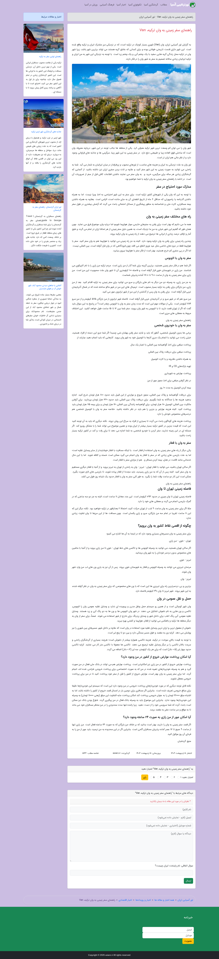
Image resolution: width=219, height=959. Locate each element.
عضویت (188, 941)
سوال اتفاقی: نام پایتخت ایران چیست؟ (174, 866)
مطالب (163, 5)
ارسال (188, 881)
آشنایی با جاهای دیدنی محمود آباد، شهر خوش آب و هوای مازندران (44, 287)
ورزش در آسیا (90, 5)
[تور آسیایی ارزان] (183, 4)
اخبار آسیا (121, 5)
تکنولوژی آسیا (135, 5)
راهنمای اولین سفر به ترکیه (50, 56)
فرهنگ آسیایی (107, 5)
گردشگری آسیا (151, 5)
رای (144, 777)
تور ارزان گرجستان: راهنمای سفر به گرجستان (46, 209)
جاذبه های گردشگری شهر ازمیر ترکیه (46, 131)
